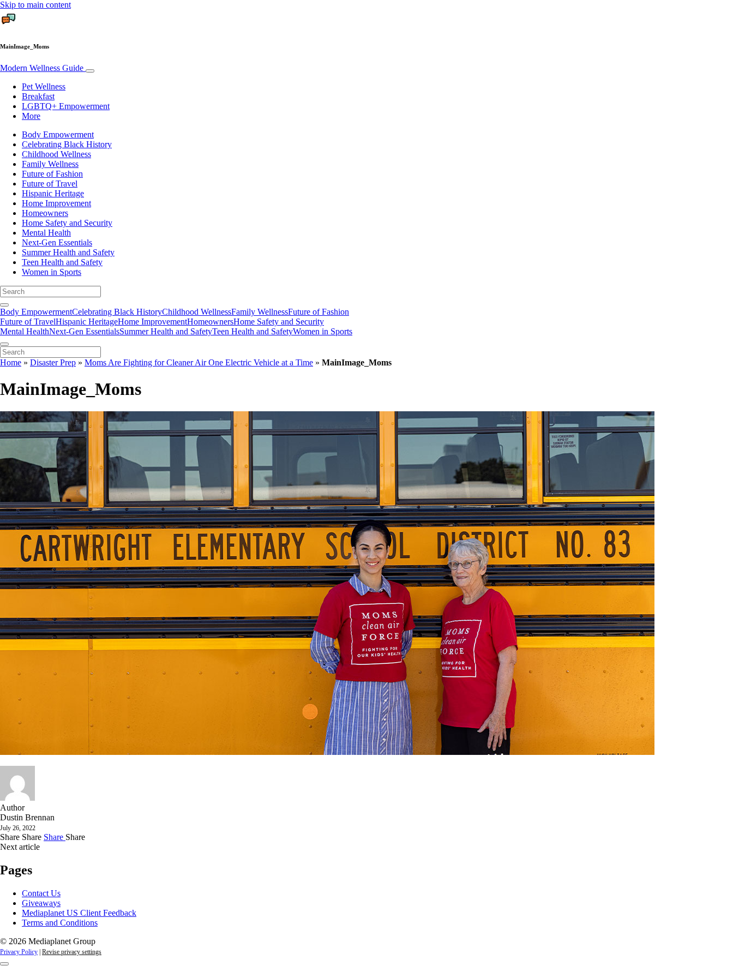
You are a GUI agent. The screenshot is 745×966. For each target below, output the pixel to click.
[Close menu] (4, 344)
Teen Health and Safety (62, 262)
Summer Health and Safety (68, 252)
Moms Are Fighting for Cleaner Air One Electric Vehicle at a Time (199, 362)
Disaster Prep (53, 362)
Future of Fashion (52, 173)
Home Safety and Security (67, 222)
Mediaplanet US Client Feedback (79, 912)
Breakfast (38, 96)
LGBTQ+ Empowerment (66, 106)
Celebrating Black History (67, 144)
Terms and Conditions (60, 922)
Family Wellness (50, 164)
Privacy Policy (19, 952)
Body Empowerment (58, 134)
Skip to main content (35, 4)
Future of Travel (49, 183)
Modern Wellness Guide (43, 68)
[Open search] (4, 305)
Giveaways (41, 903)
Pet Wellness (43, 86)
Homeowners (45, 213)
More (31, 116)
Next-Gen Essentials (57, 242)
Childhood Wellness (56, 154)
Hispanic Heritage (53, 193)
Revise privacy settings (71, 952)
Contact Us (41, 893)
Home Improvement (56, 203)
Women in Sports (51, 272)
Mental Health (46, 232)
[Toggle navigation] (90, 71)
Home (10, 362)
